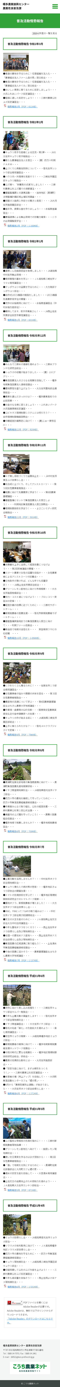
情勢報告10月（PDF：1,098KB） (24, 638)
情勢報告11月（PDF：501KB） (23, 517)
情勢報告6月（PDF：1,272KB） (23, 1093)
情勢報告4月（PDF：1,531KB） (23, 1286)
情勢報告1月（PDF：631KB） (23, 320)
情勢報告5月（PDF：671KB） (23, 1190)
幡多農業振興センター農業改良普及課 (16, 6)
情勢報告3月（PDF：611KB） (23, 106)
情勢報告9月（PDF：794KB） (23, 734)
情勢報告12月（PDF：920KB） (23, 429)
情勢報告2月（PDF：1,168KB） (23, 225)
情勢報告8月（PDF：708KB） (23, 831)
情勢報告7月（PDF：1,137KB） (23, 960)
